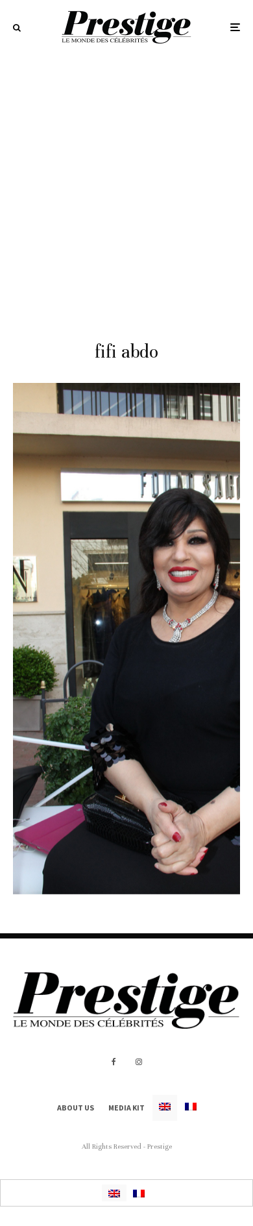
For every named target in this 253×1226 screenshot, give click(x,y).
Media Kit (126, 1107)
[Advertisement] (126, 187)
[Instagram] (139, 1061)
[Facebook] (114, 1061)
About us (75, 1107)
